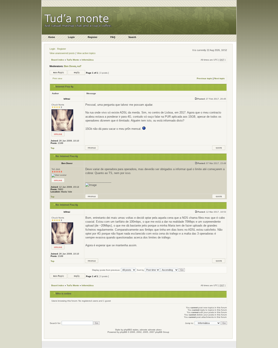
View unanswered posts (62, 53)
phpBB (123, 332)
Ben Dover (70, 66)
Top (52, 148)
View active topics (86, 53)
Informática (88, 60)
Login (52, 49)
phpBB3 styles (131, 329)
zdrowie (152, 329)
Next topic (219, 78)
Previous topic (204, 78)
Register (61, 49)
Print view (57, 78)
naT (79, 66)
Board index (57, 60)
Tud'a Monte (73, 60)
